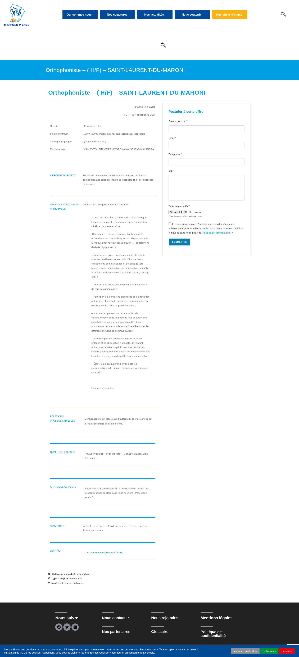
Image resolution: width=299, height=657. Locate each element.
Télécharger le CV (179, 206)
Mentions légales (217, 618)
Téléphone (175, 154)
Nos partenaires (116, 631)
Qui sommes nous (79, 14)
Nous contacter (115, 618)
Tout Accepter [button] (269, 651)
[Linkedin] (75, 627)
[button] (283, 14)
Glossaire (159, 631)
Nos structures (117, 14)
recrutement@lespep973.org (107, 552)
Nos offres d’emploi (229, 14)
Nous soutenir (191, 14)
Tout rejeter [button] (287, 651)
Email (172, 137)
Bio (171, 170)
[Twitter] (67, 627)
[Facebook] (58, 627)
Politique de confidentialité (216, 232)
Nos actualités (154, 14)
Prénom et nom (178, 121)
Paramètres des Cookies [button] (245, 651)
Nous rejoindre (164, 618)
